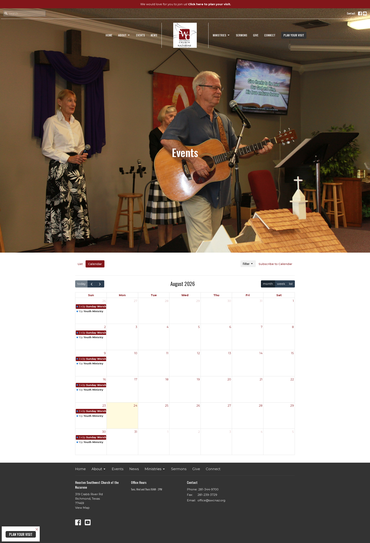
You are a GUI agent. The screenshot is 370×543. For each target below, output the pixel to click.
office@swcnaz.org (211, 500)
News (154, 35)
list (291, 284)
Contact (351, 13)
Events (140, 35)
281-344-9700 (208, 489)
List (80, 264)
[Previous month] (91, 283)
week (281, 284)
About (122, 35)
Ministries (219, 35)
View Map (82, 507)
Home (109, 35)
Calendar (95, 264)
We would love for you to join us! (185, 4)
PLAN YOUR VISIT (293, 35)
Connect (269, 35)
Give (255, 35)
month (268, 284)
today (81, 284)
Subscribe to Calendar (275, 264)
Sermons (241, 35)
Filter (246, 263)
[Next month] (100, 283)
